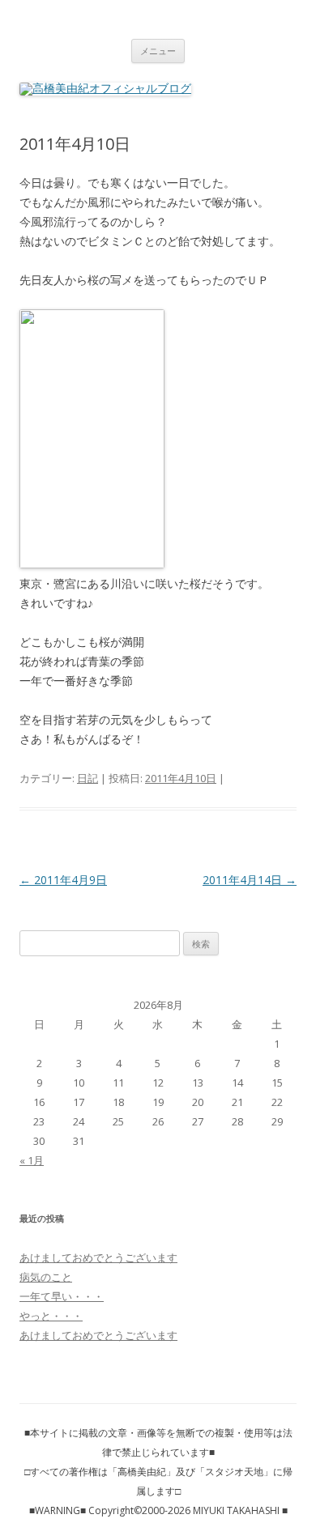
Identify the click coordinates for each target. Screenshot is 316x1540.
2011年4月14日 (250, 879)
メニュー (158, 51)
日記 (87, 778)
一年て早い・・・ (61, 1296)
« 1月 (31, 1160)
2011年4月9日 (63, 879)
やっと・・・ (51, 1315)
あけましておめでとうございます (98, 1257)
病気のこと (45, 1277)
